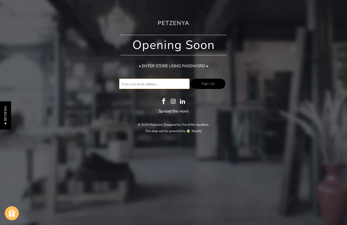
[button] (5, 115)
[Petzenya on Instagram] (173, 102)
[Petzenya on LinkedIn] (183, 102)
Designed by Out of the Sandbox (186, 125)
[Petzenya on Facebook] (164, 102)
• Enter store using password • (173, 66)
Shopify (196, 131)
